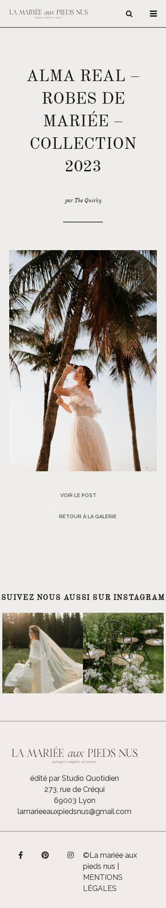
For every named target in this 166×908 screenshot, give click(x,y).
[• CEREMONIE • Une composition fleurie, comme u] (123, 653)
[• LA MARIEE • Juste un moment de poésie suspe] (42, 653)
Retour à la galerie (88, 517)
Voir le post (78, 495)
